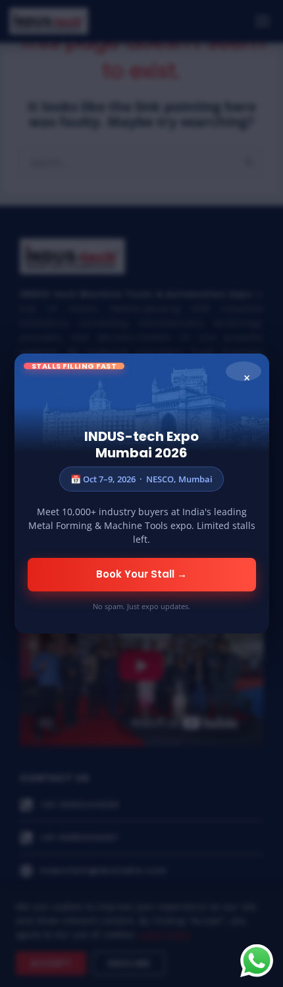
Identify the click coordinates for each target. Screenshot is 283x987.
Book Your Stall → (141, 574)
